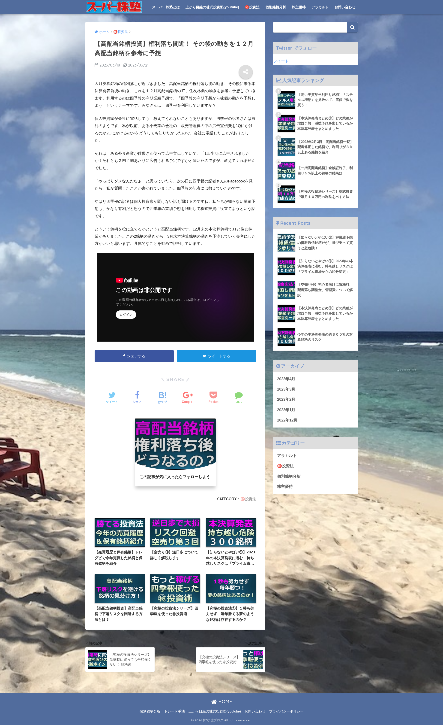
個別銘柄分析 (275, 7)
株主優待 (299, 7)
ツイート (281, 61)
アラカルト (320, 7)
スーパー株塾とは (166, 7)
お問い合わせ (345, 7)
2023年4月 (286, 379)
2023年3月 (286, 389)
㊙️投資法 (252, 7)
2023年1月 (286, 410)
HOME (224, 701)
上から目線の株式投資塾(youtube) (212, 7)
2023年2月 (286, 399)
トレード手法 (174, 711)
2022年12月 (287, 420)
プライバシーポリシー (286, 711)
